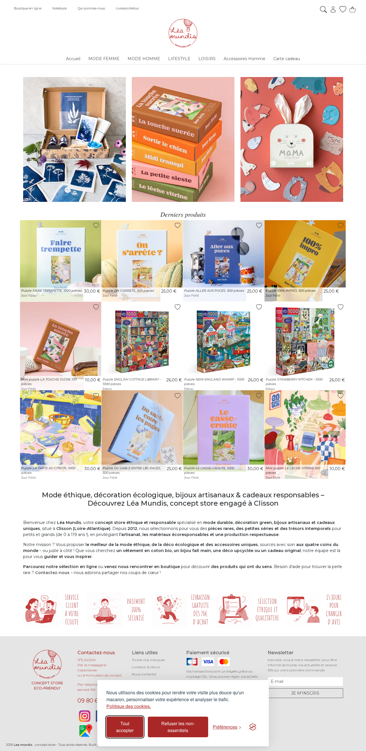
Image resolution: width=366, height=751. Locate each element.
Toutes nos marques (148, 660)
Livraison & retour (146, 667)
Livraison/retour (127, 8)
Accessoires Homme (244, 58)
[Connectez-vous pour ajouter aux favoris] (96, 225)
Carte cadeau (286, 58)
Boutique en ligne (27, 8)
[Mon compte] (332, 9)
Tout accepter (125, 727)
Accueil (73, 58)
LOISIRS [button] (207, 58)
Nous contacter (144, 674)
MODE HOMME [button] (144, 58)
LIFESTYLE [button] (179, 58)
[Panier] (351, 9)
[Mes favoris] (341, 9)
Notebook (59, 8)
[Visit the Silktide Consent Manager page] (253, 727)
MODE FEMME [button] (104, 58)
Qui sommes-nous (91, 8)
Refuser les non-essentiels (178, 727)
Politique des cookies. (128, 706)
